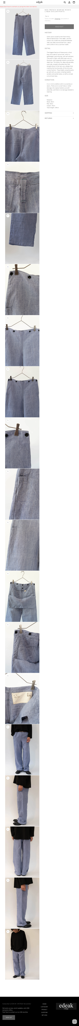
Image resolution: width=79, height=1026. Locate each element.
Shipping (57, 18)
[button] (4, 2)
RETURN (44, 1015)
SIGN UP (9, 1017)
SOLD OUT (59, 26)
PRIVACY (44, 1009)
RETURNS (48, 118)
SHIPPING (48, 113)
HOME (44, 1004)
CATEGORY (44, 1007)
